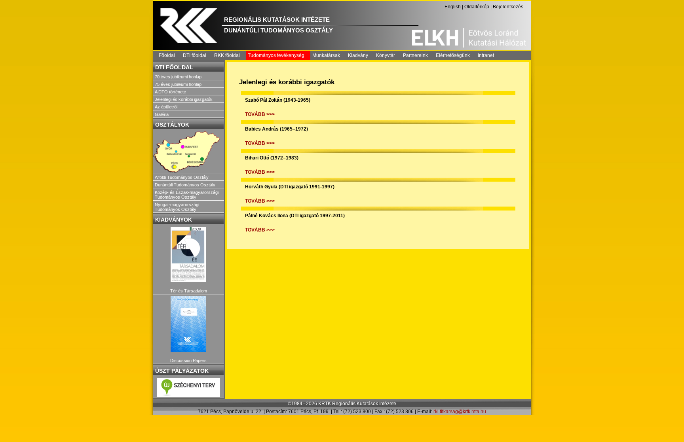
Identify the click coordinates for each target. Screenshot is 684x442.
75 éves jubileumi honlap (178, 84)
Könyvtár (385, 55)
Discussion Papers (188, 360)
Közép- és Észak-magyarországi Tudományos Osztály (186, 194)
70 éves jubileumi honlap (178, 76)
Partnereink (415, 55)
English (453, 6)
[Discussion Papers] (188, 324)
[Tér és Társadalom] (188, 254)
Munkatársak (326, 55)
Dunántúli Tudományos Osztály (185, 184)
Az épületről (166, 106)
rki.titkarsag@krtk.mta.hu (459, 411)
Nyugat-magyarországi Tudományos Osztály (177, 207)
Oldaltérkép (476, 6)
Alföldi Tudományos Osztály (182, 177)
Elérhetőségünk (453, 55)
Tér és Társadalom (188, 290)
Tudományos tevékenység (276, 55)
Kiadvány (358, 55)
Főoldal (167, 55)
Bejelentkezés (508, 6)
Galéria (162, 114)
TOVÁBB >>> (260, 114)
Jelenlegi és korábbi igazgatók (184, 99)
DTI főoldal (194, 55)
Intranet (486, 55)
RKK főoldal (227, 55)
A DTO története (170, 91)
